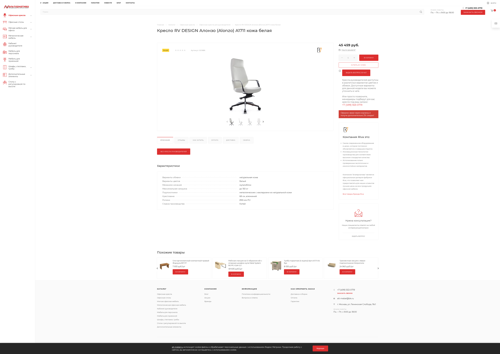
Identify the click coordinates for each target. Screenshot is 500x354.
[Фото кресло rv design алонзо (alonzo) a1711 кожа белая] (245, 86)
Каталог (162, 289)
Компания (210, 289)
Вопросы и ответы (250, 298)
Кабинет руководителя (167, 309)
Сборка (246, 140)
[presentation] (227, 121)
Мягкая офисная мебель (168, 301)
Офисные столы (164, 298)
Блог (206, 294)
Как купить (198, 140)
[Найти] (421, 12)
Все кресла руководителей (174, 151)
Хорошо (320, 348)
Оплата (214, 140)
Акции (207, 298)
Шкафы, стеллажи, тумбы (168, 320)
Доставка (230, 140)
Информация (249, 289)
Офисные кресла (164, 294)
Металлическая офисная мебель (171, 305)
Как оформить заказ (303, 289)
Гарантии (295, 301)
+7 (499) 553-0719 (473, 8)
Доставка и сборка (299, 294)
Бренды (207, 301)
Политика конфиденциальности (256, 294)
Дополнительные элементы (169, 327)
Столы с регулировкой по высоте (171, 323)
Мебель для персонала (167, 312)
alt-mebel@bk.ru (345, 298)
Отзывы (181, 140)
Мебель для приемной (167, 316)
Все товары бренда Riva (353, 194)
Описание (165, 140)
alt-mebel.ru (177, 347)
